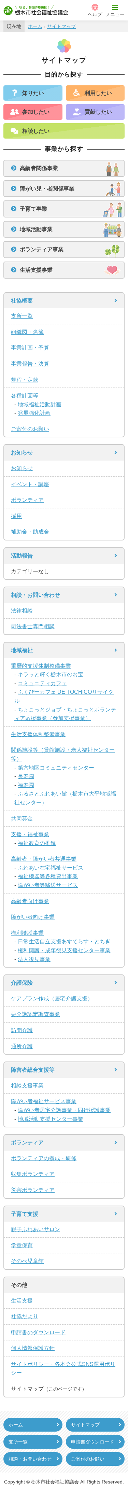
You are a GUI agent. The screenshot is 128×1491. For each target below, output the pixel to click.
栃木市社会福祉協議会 (35, 10)
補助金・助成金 (30, 532)
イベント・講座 (30, 484)
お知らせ (22, 468)
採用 (16, 516)
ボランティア (27, 500)
